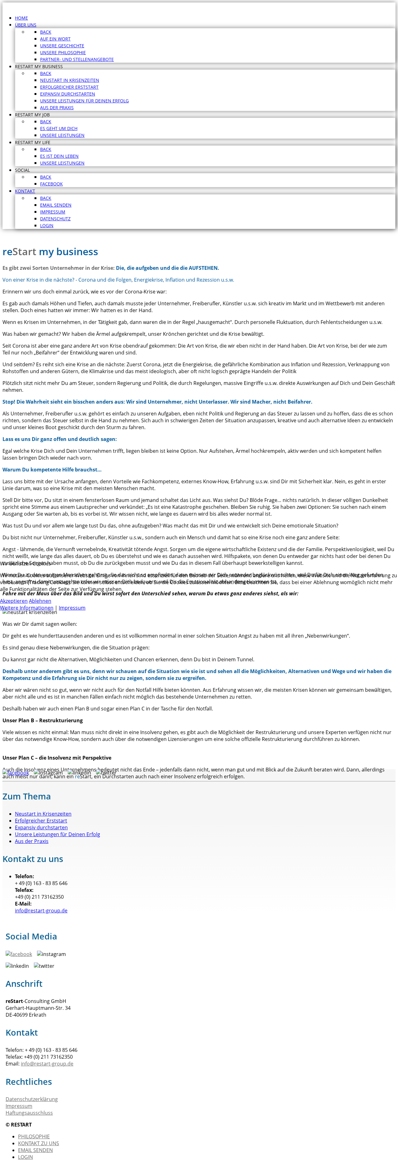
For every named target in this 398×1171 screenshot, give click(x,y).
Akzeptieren (14, 600)
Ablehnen (40, 600)
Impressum (72, 607)
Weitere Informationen (26, 607)
